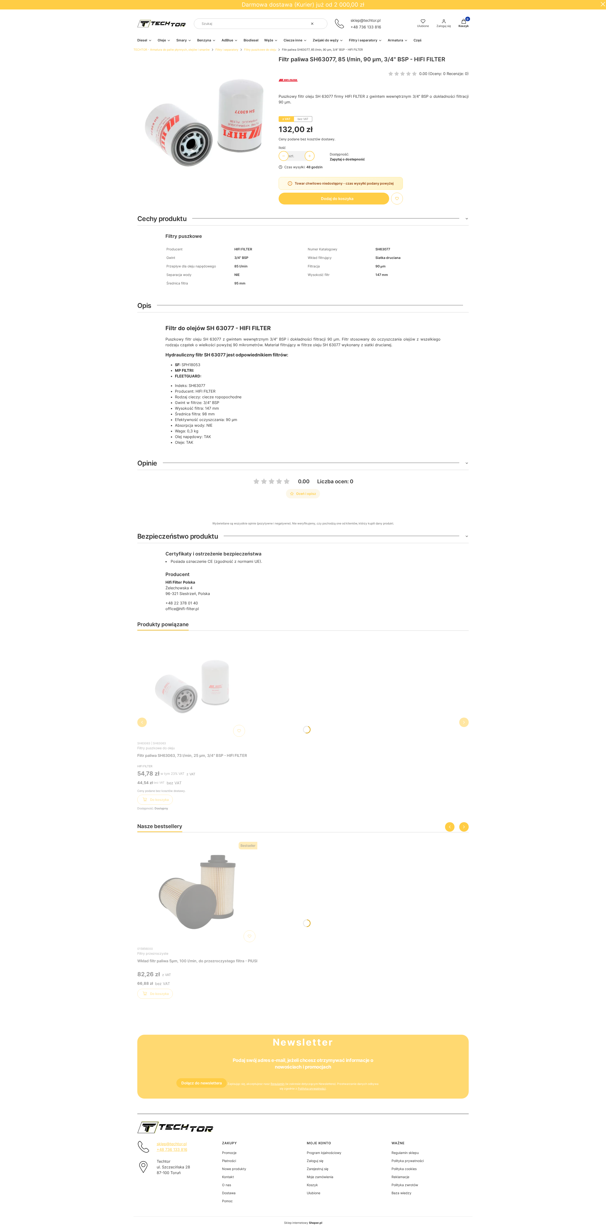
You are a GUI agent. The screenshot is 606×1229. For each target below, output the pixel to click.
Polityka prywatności (408, 1161)
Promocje (229, 1153)
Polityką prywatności (312, 1088)
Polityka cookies (404, 1169)
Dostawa (229, 1193)
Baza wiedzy (401, 1193)
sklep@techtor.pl (366, 20)
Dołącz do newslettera (201, 1083)
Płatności (229, 1161)
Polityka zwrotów (405, 1185)
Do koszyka (159, 800)
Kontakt (228, 1177)
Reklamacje (400, 1177)
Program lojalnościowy (324, 1153)
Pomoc (227, 1201)
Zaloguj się (315, 1161)
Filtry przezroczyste (152, 953)
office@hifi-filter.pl (182, 608)
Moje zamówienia (320, 1177)
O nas (226, 1185)
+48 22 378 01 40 (181, 603)
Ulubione (313, 1193)
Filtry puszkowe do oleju (260, 49)
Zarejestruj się (317, 1169)
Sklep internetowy (303, 1223)
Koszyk (312, 1185)
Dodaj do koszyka (337, 198)
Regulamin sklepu (405, 1153)
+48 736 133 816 (366, 27)
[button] (322, 24)
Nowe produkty (234, 1169)
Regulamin (278, 1084)
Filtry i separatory (226, 49)
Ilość (282, 148)
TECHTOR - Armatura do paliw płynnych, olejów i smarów (172, 49)
